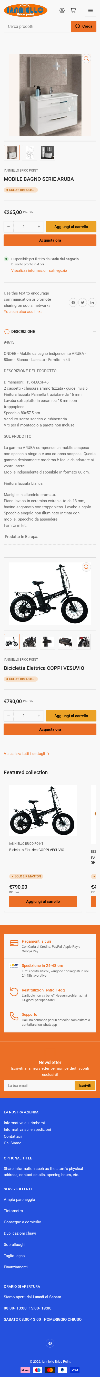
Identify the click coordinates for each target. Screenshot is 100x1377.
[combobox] (50, 26)
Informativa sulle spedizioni (27, 1129)
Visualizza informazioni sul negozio (39, 270)
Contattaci (13, 1136)
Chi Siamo (13, 1143)
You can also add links (23, 311)
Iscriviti (85, 1085)
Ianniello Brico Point (21, 170)
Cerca (87, 26)
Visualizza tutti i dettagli (25, 753)
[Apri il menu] (90, 10)
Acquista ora (50, 240)
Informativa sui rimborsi (24, 1123)
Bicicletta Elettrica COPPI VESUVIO (36, 850)
